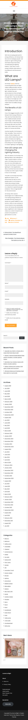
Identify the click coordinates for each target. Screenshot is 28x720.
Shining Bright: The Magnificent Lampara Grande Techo (12, 233)
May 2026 (7, 393)
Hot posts (5, 695)
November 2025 (9, 409)
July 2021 (7, 526)
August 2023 (8, 481)
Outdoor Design (9, 597)
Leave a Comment (14, 222)
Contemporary (9, 552)
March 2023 (8, 494)
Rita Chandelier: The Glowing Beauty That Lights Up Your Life (15, 239)
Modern (7, 589)
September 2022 (9, 510)
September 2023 (9, 478)
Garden (7, 565)
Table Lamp (8, 618)
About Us (6, 681)
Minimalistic (8, 586)
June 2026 (7, 391)
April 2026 (7, 396)
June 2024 (7, 454)
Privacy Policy (7, 684)
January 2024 (8, 468)
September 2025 (9, 415)
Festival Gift (8, 560)
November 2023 (9, 473)
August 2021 (8, 523)
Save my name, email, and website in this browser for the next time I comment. (14, 309)
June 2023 (7, 486)
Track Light (7, 620)
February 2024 (8, 465)
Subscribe (8, 704)
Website (7, 299)
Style (6, 615)
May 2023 (7, 489)
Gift (6, 568)
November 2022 (9, 505)
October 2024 (8, 444)
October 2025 (8, 412)
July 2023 (7, 483)
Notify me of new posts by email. (12, 319)
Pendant (7, 599)
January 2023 (8, 499)
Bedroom (7, 541)
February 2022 (8, 518)
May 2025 (7, 425)
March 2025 (8, 430)
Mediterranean (9, 583)
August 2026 (8, 386)
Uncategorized (8, 623)
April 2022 (7, 515)
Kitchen (7, 575)
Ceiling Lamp (8, 544)
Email (6, 291)
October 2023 (8, 475)
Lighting (12, 220)
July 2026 (7, 388)
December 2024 (9, 438)
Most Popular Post (7, 693)
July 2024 (7, 452)
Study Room (8, 612)
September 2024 (9, 446)
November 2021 (9, 520)
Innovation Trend (9, 570)
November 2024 (9, 441)
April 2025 (7, 428)
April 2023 (7, 491)
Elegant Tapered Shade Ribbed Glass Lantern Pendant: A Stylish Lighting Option (13, 357)
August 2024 (8, 449)
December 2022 (9, 502)
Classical (7, 549)
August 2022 (8, 512)
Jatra (7, 218)
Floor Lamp (8, 562)
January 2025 (8, 436)
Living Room (8, 581)
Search (5, 335)
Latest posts (5, 691)
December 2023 (9, 470)
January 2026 (8, 404)
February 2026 (8, 401)
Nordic (6, 594)
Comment (8, 263)
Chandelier (17, 220)
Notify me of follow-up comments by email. (11, 313)
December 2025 (9, 407)
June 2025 (7, 423)
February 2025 (8, 433)
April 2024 (7, 460)
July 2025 (7, 420)
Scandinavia (8, 610)
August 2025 (8, 417)
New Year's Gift (9, 591)
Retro (6, 602)
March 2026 (8, 399)
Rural (6, 607)
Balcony (7, 538)
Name (7, 283)
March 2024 (8, 462)
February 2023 (8, 497)
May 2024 (7, 457)
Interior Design (8, 573)
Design (6, 554)
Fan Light (7, 557)
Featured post (6, 689)
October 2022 (8, 507)
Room (6, 605)
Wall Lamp (7, 626)
